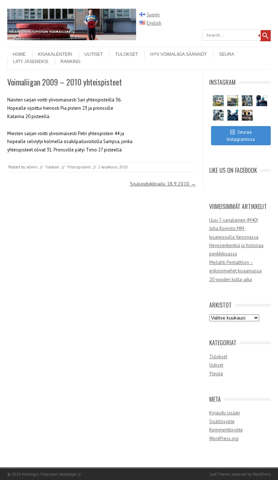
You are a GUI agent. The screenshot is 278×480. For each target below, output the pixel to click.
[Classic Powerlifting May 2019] (232, 115)
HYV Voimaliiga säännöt (178, 54)
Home (19, 54)
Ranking (70, 61)
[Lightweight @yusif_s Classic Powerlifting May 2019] (218, 115)
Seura (226, 54)
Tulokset (126, 54)
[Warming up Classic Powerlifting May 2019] (261, 100)
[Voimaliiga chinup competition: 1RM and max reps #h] (247, 100)
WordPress (262, 474)
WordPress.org (224, 438)
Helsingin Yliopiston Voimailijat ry (51, 474)
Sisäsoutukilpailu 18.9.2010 (163, 183)
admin (32, 167)
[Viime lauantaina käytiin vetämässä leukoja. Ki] (247, 115)
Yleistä (216, 374)
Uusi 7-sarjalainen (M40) (233, 220)
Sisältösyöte (222, 421)
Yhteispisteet (79, 167)
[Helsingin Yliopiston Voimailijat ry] (71, 38)
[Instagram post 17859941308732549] (232, 100)
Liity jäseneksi (30, 61)
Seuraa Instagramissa (241, 135)
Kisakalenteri (55, 54)
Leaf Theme (220, 474)
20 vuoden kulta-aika (230, 279)
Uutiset (93, 54)
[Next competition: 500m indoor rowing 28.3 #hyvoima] (218, 100)
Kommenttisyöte (226, 430)
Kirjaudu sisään (224, 413)
